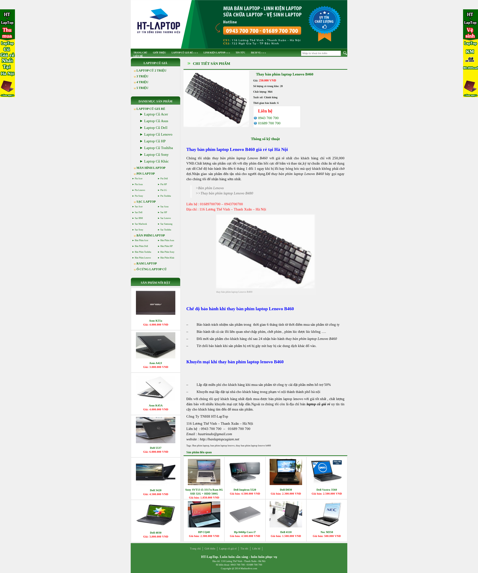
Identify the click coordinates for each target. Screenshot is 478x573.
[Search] (344, 53)
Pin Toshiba (165, 196)
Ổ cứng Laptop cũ (151, 269)
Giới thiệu (159, 52)
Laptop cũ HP (155, 141)
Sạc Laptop (146, 201)
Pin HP (163, 184)
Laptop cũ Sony (156, 154)
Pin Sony (139, 196)
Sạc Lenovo (165, 218)
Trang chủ (195, 548)
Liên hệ (138, 56)
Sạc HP (163, 212)
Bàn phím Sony (167, 252)
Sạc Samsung (166, 224)
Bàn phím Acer (141, 240)
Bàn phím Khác (167, 257)
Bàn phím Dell (141, 246)
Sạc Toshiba (165, 229)
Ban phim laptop (200, 445)
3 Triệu (142, 76)
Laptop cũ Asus (156, 121)
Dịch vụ (258, 52)
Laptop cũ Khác (156, 161)
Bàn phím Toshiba (143, 252)
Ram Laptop (146, 263)
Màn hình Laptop (150, 167)
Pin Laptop (145, 173)
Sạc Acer (139, 206)
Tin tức (240, 52)
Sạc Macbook (141, 224)
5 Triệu (142, 87)
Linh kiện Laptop (217, 52)
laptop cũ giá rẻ (318, 404)
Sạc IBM (139, 218)
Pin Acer (138, 178)
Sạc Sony (139, 229)
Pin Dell (164, 178)
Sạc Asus (164, 206)
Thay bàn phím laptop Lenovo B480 (227, 193)
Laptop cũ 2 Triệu (151, 70)
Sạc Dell (138, 212)
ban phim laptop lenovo (222, 445)
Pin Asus (139, 184)
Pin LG (163, 190)
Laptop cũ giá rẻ (185, 52)
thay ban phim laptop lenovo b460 (253, 445)
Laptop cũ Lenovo (158, 134)
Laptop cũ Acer (156, 114)
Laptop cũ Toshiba (158, 148)
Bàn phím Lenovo (211, 188)
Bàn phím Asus (167, 240)
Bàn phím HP (166, 246)
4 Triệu (142, 82)
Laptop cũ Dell (155, 128)
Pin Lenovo (140, 190)
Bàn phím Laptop (150, 235)
